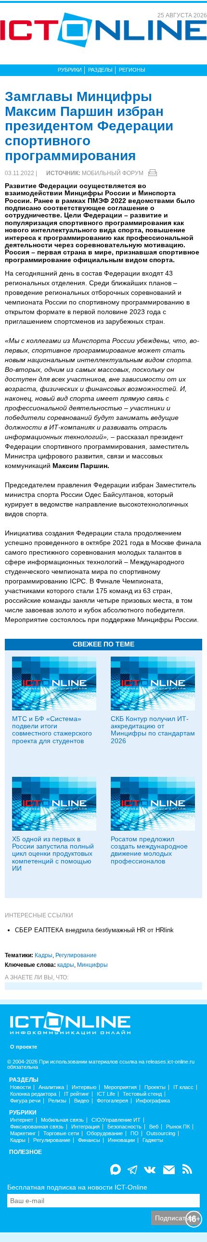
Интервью (84, 1087)
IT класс (183, 1087)
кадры (65, 965)
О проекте (23, 1047)
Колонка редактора (33, 1094)
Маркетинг (23, 1133)
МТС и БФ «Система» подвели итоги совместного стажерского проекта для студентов (52, 730)
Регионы (132, 70)
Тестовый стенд (142, 1094)
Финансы (89, 1140)
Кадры (43, 955)
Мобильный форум (112, 173)
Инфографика (153, 1100)
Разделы (100, 70)
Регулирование (76, 955)
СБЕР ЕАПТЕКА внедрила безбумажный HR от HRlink (94, 930)
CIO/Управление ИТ (116, 1120)
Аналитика (51, 1087)
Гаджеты (152, 1140)
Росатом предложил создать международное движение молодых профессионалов (149, 850)
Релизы (57, 1100)
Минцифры (92, 965)
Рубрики (70, 70)
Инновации (121, 1140)
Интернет (21, 1120)
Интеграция (85, 1126)
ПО (134, 1133)
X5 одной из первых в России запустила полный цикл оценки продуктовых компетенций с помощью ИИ (53, 854)
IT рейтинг (76, 1094)
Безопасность (124, 1126)
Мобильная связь (62, 1120)
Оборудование (105, 1133)
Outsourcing (160, 1133)
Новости (20, 1087)
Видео (81, 1100)
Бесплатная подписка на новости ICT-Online (77, 1187)
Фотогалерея (112, 1100)
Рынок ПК (178, 1126)
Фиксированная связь (37, 1126)
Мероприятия (120, 1087)
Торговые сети (61, 1133)
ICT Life (106, 1094)
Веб (153, 1126)
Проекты (155, 1087)
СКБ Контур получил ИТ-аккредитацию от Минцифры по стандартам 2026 (153, 730)
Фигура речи (25, 1100)
